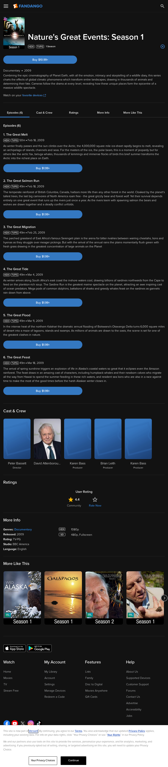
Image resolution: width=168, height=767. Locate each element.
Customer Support (137, 684)
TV (5, 684)
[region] (84, 746)
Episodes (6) (15, 112)
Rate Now (95, 505)
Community (74, 505)
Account (49, 678)
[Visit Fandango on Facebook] (6, 723)
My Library (50, 671)
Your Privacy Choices (43, 760)
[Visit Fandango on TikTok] (38, 723)
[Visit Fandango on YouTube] (14, 723)
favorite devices (32, 95)
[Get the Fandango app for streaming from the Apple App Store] (14, 648)
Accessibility (133, 709)
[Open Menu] (6, 6)
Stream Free (11, 690)
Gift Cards (91, 697)
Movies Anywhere (96, 690)
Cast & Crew (44, 112)
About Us (132, 671)
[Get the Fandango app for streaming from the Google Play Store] (39, 648)
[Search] (162, 6)
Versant (33, 731)
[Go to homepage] (28, 6)
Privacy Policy (137, 731)
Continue (73, 760)
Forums (130, 690)
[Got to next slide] (164, 598)
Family (89, 678)
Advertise (132, 703)
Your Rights (113, 735)
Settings (49, 684)
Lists (88, 671)
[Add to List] (163, 47)
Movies (7, 678)
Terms (78, 731)
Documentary (23, 529)
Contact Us (133, 697)
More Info (103, 112)
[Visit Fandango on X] (22, 723)
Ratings (73, 112)
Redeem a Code (54, 697)
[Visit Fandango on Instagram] (30, 723)
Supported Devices (138, 678)
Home (7, 671)
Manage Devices (54, 690)
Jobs (129, 716)
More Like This (132, 112)
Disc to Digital (93, 684)
